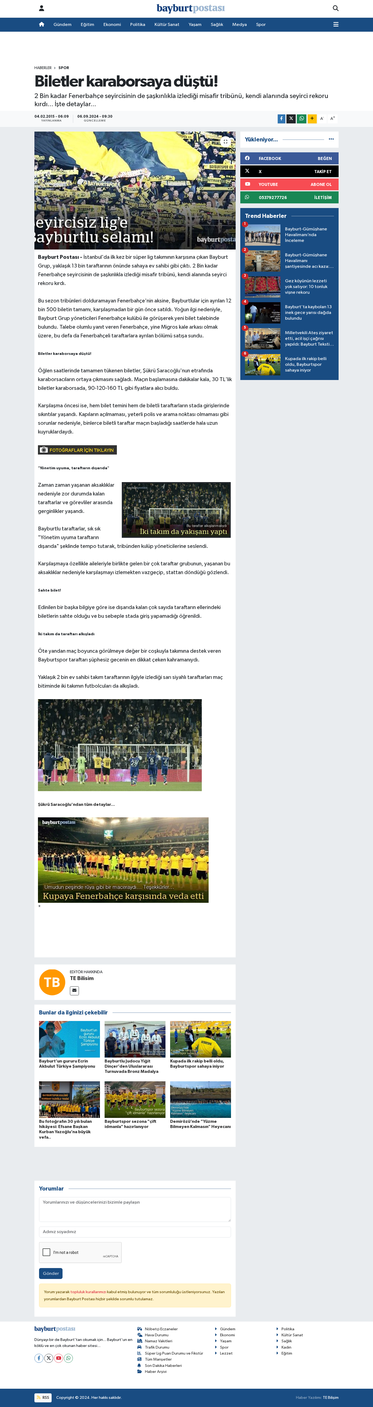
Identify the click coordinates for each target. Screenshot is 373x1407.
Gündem (63, 24)
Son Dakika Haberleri (163, 1366)
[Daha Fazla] (312, 118)
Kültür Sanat (167, 24)
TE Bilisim (82, 978)
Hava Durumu (156, 1335)
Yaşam (195, 24)
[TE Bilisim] (52, 982)
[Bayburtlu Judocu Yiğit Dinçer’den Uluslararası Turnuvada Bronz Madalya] (135, 1039)
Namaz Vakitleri (158, 1341)
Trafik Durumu (157, 1347)
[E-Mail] (74, 990)
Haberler (43, 68)
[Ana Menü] (336, 24)
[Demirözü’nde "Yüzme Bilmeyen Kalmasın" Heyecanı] (200, 1099)
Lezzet (226, 1353)
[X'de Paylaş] (291, 118)
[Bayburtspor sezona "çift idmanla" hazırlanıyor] (135, 1099)
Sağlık (217, 24)
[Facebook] (38, 1358)
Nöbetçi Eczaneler (161, 1329)
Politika (137, 24)
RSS (45, 1398)
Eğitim (87, 24)
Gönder (51, 1273)
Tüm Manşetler (158, 1359)
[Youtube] (58, 1358)
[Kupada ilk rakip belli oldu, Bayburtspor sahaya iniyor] (200, 1039)
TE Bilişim (331, 1398)
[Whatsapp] (68, 1358)
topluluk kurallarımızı (88, 1292)
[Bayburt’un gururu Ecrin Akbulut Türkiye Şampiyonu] (69, 1039)
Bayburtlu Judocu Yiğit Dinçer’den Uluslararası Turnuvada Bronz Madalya (131, 1066)
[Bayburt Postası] (191, 8)
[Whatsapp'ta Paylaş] (301, 118)
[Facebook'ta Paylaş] (281, 118)
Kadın (286, 1347)
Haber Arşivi (156, 1372)
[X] (48, 1358)
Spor (261, 24)
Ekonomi (112, 24)
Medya (239, 24)
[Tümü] (331, 139)
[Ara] (336, 8)
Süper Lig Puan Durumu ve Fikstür (174, 1353)
